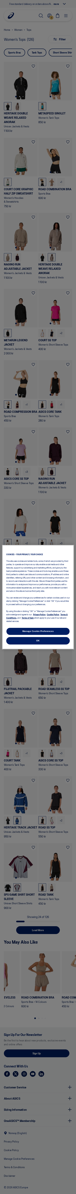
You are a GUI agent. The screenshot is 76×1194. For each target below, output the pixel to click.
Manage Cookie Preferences (38, 631)
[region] (38, 597)
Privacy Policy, (39, 614)
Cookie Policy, (53, 614)
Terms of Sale (28, 617)
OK (38, 640)
